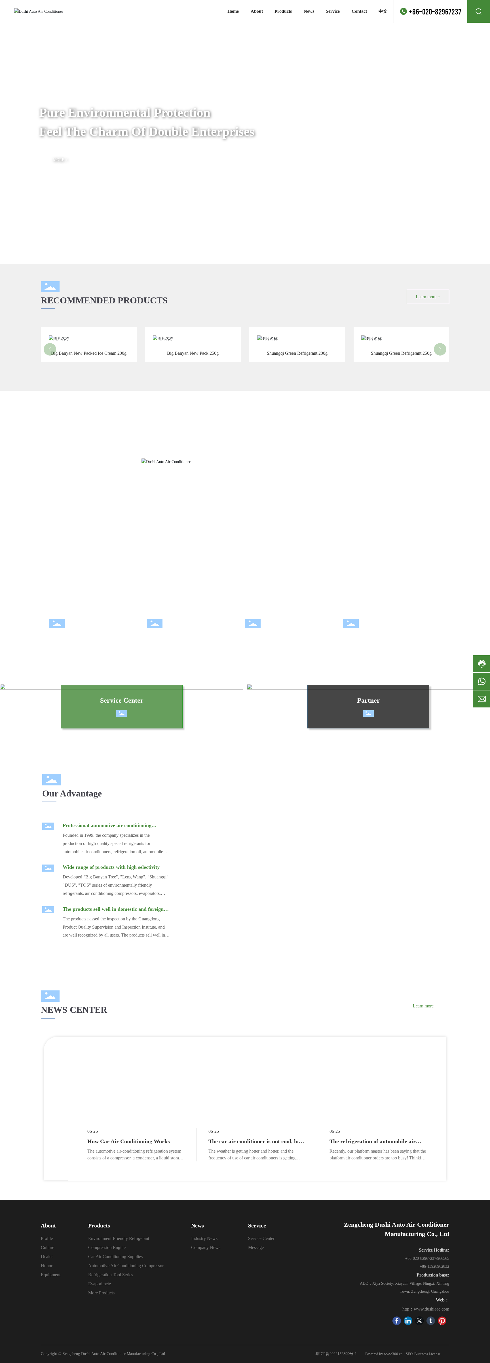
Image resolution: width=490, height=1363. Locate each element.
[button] (475, 138)
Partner (368, 700)
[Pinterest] (442, 1320)
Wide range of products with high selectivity (111, 867)
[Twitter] (419, 1320)
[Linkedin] (408, 1320)
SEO (409, 1354)
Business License (427, 1354)
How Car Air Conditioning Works (128, 1141)
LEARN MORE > (111, 361)
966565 (443, 1258)
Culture (57, 638)
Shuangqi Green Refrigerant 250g (402, 333)
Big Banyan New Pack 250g (200, 333)
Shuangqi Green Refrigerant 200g (298, 333)
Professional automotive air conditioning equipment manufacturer (107, 828)
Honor (252, 638)
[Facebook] (396, 1320)
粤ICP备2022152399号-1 (336, 1354)
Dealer (154, 638)
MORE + (60, 160)
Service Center (121, 700)
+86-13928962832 (434, 1266)
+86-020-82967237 (435, 11)
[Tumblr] (430, 1320)
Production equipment (367, 638)
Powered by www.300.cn (384, 1354)
